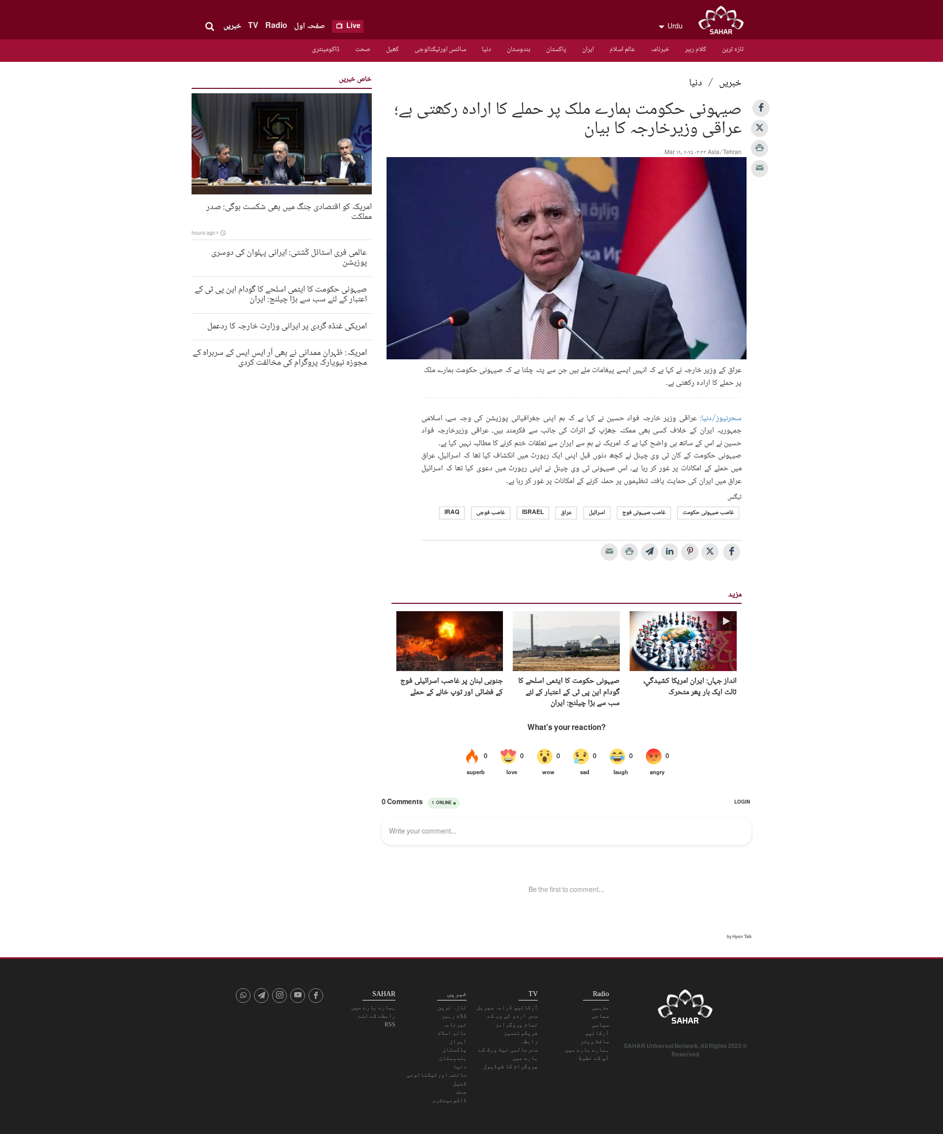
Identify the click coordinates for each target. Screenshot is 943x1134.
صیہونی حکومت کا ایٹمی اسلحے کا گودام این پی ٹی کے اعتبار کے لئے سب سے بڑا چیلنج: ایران (569, 692)
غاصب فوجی (490, 513)
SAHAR (724, 22)
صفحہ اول (309, 26)
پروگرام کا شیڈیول (510, 1066)
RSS (390, 1024)
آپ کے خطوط (594, 1057)
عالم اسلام (622, 49)
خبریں (232, 26)
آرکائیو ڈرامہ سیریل (507, 1007)
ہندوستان (518, 49)
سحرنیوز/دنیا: (721, 418)
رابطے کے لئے (376, 1015)
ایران (588, 49)
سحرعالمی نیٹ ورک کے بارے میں (508, 1053)
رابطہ (529, 1041)
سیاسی (600, 1024)
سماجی (600, 1015)
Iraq (451, 513)
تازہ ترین (733, 49)
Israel (533, 513)
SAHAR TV (685, 1009)
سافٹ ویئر (594, 1041)
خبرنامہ (660, 49)
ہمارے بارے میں (587, 1049)
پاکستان (556, 49)
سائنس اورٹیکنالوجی (440, 49)
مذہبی (600, 1007)
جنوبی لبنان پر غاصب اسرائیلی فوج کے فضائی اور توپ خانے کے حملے (451, 687)
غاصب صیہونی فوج (644, 513)
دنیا (486, 49)
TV (253, 26)
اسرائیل (597, 513)
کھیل (392, 49)
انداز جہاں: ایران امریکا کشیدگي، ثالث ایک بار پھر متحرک (690, 687)
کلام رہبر (695, 49)
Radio (276, 26)
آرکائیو (597, 1032)
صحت (362, 49)
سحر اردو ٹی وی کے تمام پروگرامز (512, 1019)
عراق (566, 513)
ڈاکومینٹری (325, 49)
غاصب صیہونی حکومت (708, 513)
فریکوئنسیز (520, 1032)
